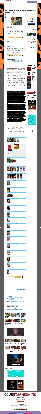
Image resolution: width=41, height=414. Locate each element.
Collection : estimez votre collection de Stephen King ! (17, 343)
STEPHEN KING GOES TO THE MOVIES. (23, 323)
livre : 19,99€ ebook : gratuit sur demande (32, 111)
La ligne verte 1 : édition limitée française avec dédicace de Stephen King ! (23, 343)
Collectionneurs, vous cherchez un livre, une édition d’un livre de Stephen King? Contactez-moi (12, 350)
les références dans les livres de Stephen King (18, 61)
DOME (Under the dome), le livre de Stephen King (17, 323)
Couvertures (12, 26)
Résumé (10, 26)
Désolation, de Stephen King (11, 299)
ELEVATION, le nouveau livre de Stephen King (17, 316)
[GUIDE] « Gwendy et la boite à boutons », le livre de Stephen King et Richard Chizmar (7, 323)
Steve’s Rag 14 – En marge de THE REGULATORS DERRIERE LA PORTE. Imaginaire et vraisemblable (16, 300)
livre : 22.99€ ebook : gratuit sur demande (32, 125)
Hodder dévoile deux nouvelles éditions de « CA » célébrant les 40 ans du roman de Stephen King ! (34, 73)
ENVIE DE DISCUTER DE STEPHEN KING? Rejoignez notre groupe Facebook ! (15, 309)
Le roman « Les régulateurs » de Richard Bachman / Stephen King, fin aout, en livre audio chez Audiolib (16, 296)
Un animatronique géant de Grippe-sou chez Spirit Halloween (34, 86)
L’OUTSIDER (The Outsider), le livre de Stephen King (23, 317)
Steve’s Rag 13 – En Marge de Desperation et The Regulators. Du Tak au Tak (16, 301)
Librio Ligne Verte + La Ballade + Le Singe (7, 343)
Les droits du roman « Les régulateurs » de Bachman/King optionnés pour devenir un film (16, 297)
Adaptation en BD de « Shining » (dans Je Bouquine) (12, 343)
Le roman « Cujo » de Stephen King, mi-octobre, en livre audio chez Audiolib (34, 82)
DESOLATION (11, 33)
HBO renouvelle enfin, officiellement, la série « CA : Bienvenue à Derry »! (34, 68)
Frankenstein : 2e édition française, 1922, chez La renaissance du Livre (7, 350)
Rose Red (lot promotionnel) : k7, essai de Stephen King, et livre (17, 350)
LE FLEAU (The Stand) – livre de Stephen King (12, 316)
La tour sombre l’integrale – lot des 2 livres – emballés (23, 350)
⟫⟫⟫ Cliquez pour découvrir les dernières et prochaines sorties (31, 95)
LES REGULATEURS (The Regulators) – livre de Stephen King (14, 298)
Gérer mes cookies (20, 410)
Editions (7, 26)
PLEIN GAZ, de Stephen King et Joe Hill (12, 323)
